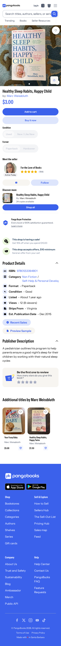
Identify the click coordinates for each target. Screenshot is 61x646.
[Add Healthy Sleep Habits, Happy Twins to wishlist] (45, 411)
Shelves (10, 530)
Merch (9, 597)
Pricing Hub (41, 523)
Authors (10, 523)
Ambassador (13, 590)
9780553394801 (27, 270)
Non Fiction (29, 276)
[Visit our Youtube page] (37, 620)
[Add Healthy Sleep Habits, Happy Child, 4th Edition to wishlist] (56, 30)
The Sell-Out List (45, 516)
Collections (12, 510)
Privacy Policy (38, 632)
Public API (11, 603)
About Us (11, 564)
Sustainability (13, 577)
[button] (30, 263)
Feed (37, 536)
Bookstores (12, 503)
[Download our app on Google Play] (36, 487)
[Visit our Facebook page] (17, 620)
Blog (8, 583)
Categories (12, 516)
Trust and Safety (15, 570)
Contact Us (41, 570)
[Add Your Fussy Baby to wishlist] (20, 411)
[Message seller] (16, 183)
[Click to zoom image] (30, 55)
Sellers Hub (41, 510)
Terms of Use (22, 632)
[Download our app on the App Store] (15, 486)
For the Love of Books (31, 167)
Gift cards (11, 543)
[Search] (54, 14)
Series (9, 536)
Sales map (40, 530)
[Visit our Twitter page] (24, 620)
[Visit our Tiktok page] (44, 620)
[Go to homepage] (11, 5)
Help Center (42, 564)
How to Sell (41, 503)
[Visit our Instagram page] (30, 620)
